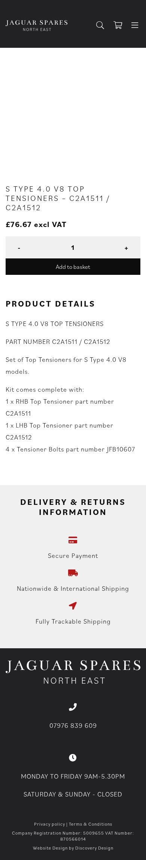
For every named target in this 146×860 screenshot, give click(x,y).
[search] (103, 26)
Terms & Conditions (90, 824)
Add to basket (73, 266)
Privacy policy (49, 824)
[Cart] (121, 26)
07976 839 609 (73, 725)
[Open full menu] (134, 26)
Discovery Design (94, 848)
